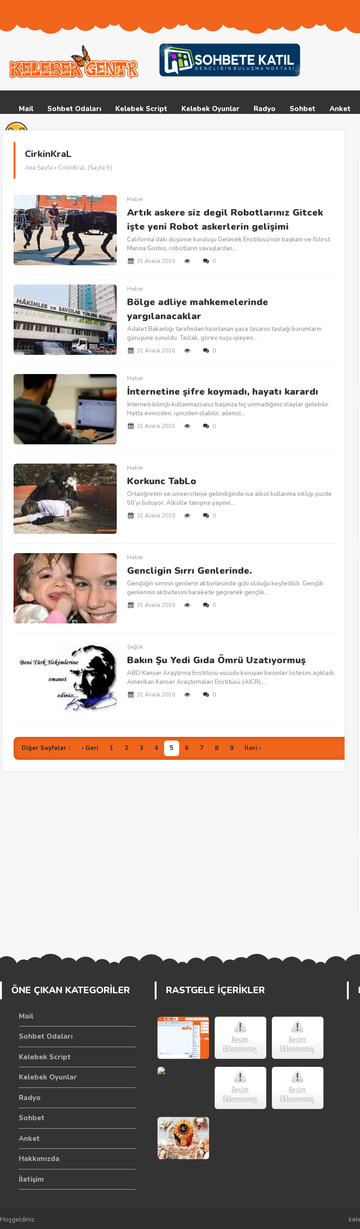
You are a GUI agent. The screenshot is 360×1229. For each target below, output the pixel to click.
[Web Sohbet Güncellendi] (183, 1038)
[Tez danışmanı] (240, 1088)
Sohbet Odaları (74, 108)
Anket (340, 108)
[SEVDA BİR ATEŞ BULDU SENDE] (297, 1088)
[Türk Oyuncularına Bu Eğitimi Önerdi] (240, 1038)
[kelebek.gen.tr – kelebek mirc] (75, 62)
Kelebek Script (141, 108)
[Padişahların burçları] (183, 1138)
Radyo (265, 108)
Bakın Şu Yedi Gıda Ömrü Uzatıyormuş (216, 660)
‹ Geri (90, 748)
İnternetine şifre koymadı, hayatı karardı (222, 391)
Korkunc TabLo (161, 481)
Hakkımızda (39, 1158)
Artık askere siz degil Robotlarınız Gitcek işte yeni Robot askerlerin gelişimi (225, 219)
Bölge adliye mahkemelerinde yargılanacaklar (197, 309)
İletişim (31, 1179)
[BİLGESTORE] (297, 1038)
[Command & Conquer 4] (183, 1088)
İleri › (253, 748)
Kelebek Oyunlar (210, 108)
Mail (26, 108)
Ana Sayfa (38, 168)
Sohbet (302, 108)
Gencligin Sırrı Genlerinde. (189, 570)
